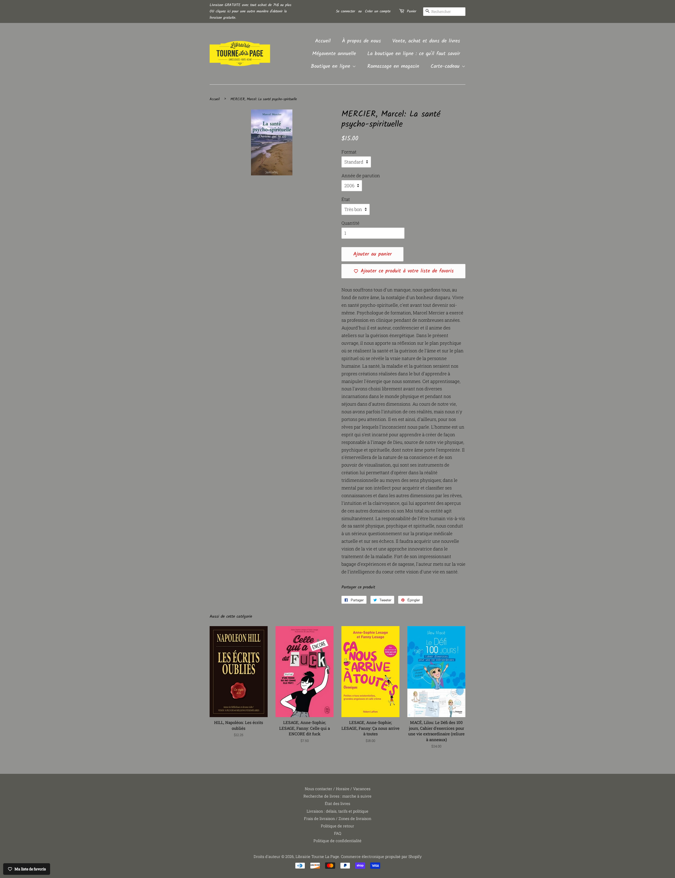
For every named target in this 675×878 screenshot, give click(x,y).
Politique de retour (337, 825)
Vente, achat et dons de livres (426, 41)
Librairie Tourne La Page (317, 856)
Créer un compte (377, 11)
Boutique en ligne (331, 66)
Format (348, 152)
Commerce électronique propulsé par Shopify (381, 856)
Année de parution (360, 175)
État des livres (337, 803)
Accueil (323, 41)
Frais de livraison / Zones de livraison (337, 818)
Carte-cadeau (446, 66)
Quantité (350, 223)
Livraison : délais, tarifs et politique (337, 811)
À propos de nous (361, 41)
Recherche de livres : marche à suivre (337, 796)
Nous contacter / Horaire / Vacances (337, 788)
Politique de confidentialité (337, 840)
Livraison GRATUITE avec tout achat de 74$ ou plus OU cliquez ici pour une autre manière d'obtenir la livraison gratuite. (250, 11)
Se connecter (345, 11)
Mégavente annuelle (334, 54)
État (345, 199)
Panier (411, 11)
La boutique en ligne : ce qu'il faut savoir (413, 54)
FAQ (337, 833)
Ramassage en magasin (393, 66)
